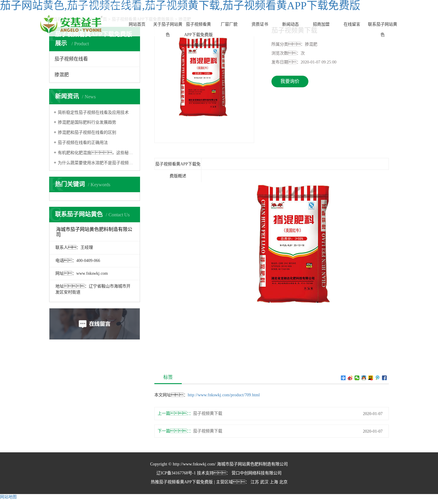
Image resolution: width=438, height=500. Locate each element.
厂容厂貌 (229, 24)
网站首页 (137, 24)
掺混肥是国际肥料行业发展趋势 (87, 122)
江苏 (255, 482)
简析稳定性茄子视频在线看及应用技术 (93, 112)
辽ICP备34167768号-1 (176, 473)
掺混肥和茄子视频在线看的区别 (87, 132)
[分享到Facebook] (384, 377)
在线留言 (352, 24)
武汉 (264, 482)
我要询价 (289, 81)
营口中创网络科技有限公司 (256, 473)
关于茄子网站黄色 (167, 29)
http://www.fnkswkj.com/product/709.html (224, 395)
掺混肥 (62, 74)
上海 (274, 482)
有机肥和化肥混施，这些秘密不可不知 (97, 152)
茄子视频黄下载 (207, 413)
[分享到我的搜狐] (370, 377)
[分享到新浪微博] (350, 377)
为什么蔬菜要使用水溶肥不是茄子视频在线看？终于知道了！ (97, 163)
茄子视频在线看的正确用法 (83, 142)
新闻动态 (290, 24)
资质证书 (259, 24)
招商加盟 (321, 24)
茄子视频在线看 (71, 58)
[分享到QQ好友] (363, 377)
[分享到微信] (357, 377)
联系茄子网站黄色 (382, 29)
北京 (283, 482)
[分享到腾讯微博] (377, 377)
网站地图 (8, 497)
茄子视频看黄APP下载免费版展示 (198, 34)
